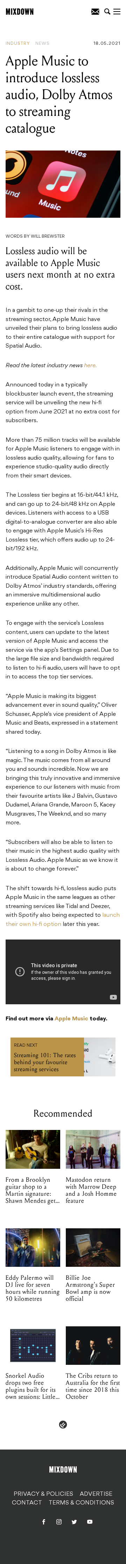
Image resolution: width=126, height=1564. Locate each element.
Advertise (96, 1494)
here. (90, 366)
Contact (27, 1503)
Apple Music (71, 1019)
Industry (18, 44)
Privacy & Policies (43, 1494)
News (42, 44)
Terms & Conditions (81, 1503)
